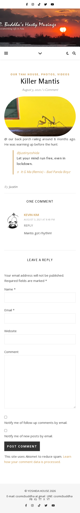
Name (10, 289)
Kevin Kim (31, 215)
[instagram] (33, 4)
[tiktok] (39, 4)
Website (10, 331)
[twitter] (46, 4)
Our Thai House (24, 74)
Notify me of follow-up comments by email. (35, 422)
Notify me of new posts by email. (28, 436)
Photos (48, 74)
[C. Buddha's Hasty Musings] (40, 28)
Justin (13, 187)
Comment (11, 352)
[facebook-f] (27, 4)
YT (48, 499)
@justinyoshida (28, 153)
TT (40, 499)
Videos (63, 74)
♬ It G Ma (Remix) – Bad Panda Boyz (43, 172)
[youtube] (52, 4)
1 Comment (50, 90)
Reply (28, 225)
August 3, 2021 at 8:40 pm (39, 219)
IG (35, 499)
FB (30, 499)
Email (9, 310)
